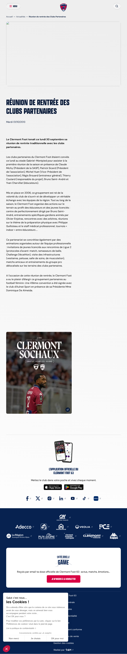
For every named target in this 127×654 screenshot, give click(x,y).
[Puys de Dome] (48, 535)
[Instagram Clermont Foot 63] (50, 498)
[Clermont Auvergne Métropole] (70, 535)
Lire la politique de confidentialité (20, 628)
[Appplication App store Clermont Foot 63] (53, 487)
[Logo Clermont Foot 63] (63, 7)
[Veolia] (84, 526)
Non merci (14, 638)
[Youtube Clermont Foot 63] (73, 498)
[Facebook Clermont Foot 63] (28, 498)
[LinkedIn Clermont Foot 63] (62, 498)
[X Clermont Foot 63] (39, 498)
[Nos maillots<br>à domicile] (39, 373)
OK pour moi (57, 638)
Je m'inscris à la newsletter (64, 579)
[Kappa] (115, 535)
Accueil (9, 16)
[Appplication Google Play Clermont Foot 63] (73, 487)
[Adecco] (24, 526)
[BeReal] (97, 498)
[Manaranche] (62, 526)
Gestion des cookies (63, 643)
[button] (6, 648)
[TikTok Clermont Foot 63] (85, 498)
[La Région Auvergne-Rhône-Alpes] (19, 535)
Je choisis (35, 638)
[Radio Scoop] (45, 526)
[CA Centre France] (64, 517)
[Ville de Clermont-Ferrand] (93, 535)
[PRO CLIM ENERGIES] (105, 526)
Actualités (20, 16)
